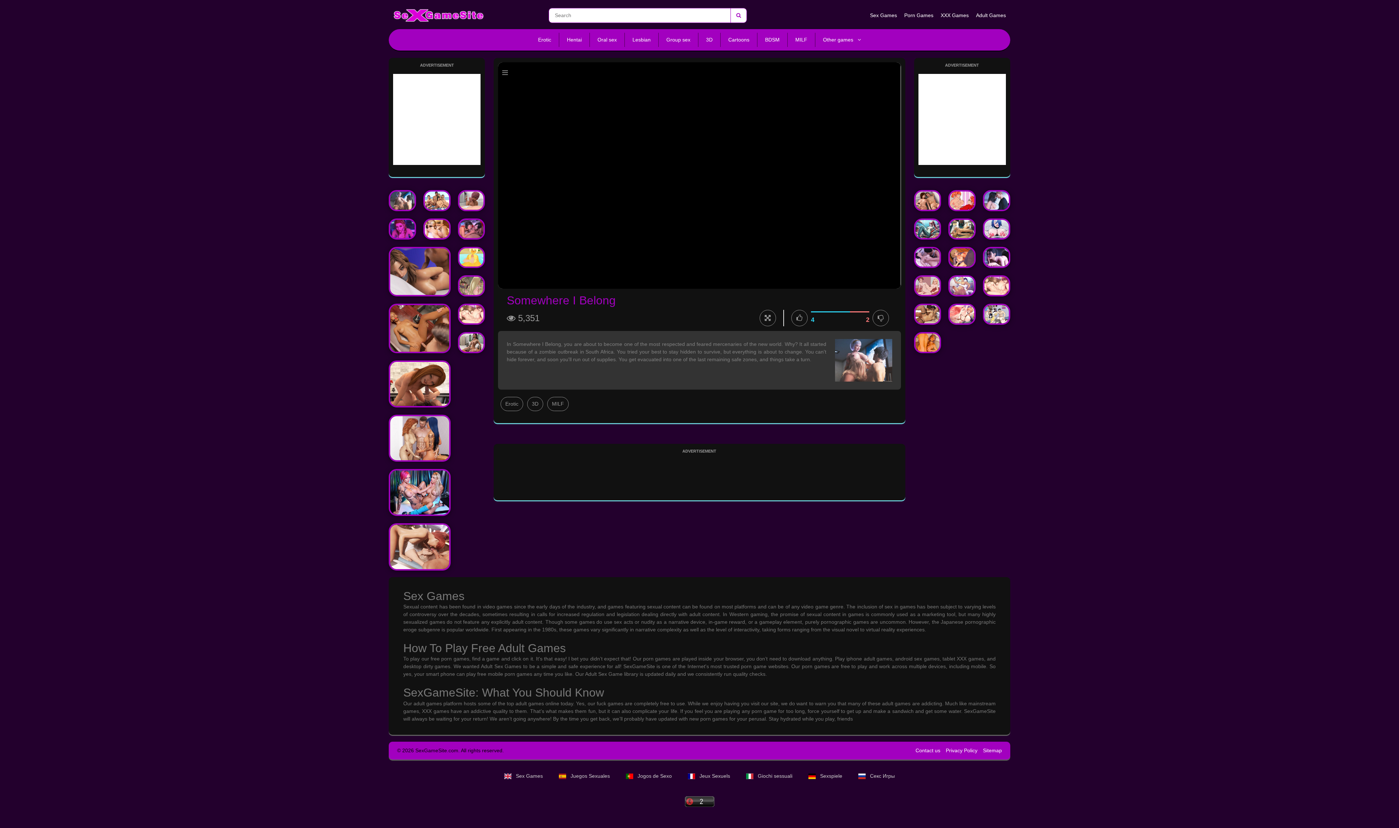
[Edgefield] (927, 285)
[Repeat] (962, 285)
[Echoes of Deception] (996, 257)
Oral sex (607, 40)
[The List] (420, 438)
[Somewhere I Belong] (402, 200)
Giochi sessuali (775, 776)
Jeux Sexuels (715, 776)
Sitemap (992, 750)
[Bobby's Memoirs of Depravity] (420, 271)
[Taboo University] (420, 328)
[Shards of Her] (420, 546)
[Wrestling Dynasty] (996, 200)
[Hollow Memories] (996, 229)
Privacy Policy (961, 750)
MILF (801, 40)
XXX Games (955, 15)
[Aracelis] (437, 229)
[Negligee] (471, 314)
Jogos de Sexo (654, 776)
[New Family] (962, 257)
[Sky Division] (471, 257)
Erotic (544, 40)
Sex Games (883, 15)
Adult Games (991, 15)
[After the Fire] (962, 200)
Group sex (678, 40)
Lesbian (641, 40)
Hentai (574, 40)
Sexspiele (831, 776)
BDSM (772, 40)
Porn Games (918, 15)
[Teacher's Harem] (420, 383)
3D (709, 40)
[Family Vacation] (437, 200)
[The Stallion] (420, 492)
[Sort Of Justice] (402, 229)
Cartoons (738, 40)
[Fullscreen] (768, 318)
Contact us (928, 750)
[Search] (738, 15)
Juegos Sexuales (590, 776)
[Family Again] (471, 200)
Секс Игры (882, 776)
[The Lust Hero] (471, 229)
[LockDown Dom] (996, 314)
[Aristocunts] (962, 314)
